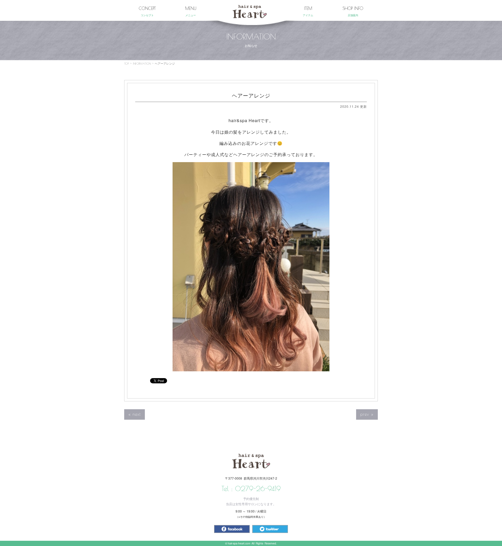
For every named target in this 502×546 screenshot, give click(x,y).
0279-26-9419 (258, 488)
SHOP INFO (353, 11)
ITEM (308, 11)
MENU (190, 11)
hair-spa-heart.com (239, 543)
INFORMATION (142, 63)
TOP (126, 63)
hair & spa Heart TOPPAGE (249, 11)
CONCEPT (147, 11)
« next (134, 414)
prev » (367, 414)
